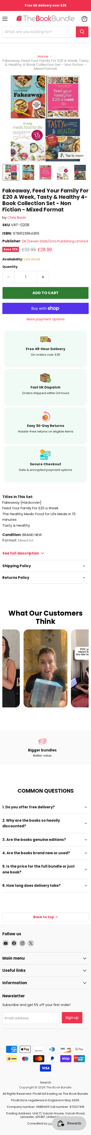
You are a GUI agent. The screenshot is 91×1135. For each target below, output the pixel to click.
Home (43, 56)
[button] (11, 172)
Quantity (10, 267)
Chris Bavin (16, 217)
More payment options (46, 319)
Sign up (72, 1017)
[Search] (82, 31)
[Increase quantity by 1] (43, 277)
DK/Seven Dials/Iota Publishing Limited (55, 241)
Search (45, 1082)
